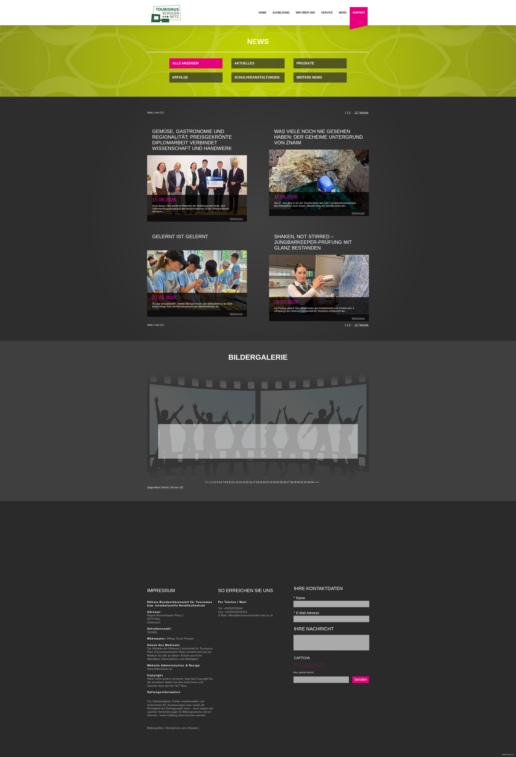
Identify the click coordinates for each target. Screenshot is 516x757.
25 (281, 482)
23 (274, 482)
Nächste (363, 112)
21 (267, 482)
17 (254, 482)
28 (291, 482)
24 (278, 482)
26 (284, 482)
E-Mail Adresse (306, 613)
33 (308, 482)
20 (264, 482)
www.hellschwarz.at (159, 668)
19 (260, 482)
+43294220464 (233, 608)
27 (288, 482)
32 (305, 482)
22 (271, 482)
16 (250, 482)
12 (236, 482)
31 (302, 482)
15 (247, 482)
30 (298, 482)
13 (240, 482)
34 (312, 482)
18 (257, 482)
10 (230, 482)
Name (299, 598)
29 (295, 482)
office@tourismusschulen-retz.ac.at (250, 615)
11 (233, 482)
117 (357, 112)
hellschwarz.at (508, 755)
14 (243, 482)
